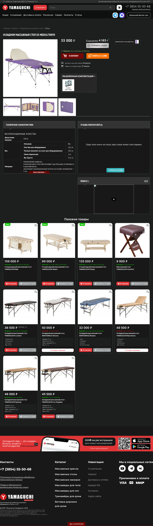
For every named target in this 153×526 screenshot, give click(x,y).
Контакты (68, 15)
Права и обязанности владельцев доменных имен (14, 486)
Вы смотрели (76, 524)
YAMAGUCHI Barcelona (125, 336)
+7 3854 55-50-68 (137, 6)
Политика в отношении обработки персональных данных (17, 478)
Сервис (58, 15)
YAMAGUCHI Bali (11, 269)
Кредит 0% (94, 485)
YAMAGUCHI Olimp (87, 269)
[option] (114, 199)
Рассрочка (48, 15)
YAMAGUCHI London (13, 336)
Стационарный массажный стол (18, 267)
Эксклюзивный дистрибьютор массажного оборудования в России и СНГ (124, 1)
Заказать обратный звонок (141, 9)
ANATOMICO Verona (50, 336)
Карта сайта (94, 496)
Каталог (92, 474)
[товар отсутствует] (119, 7)
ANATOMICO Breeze (87, 336)
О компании (16, 15)
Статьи (78, 15)
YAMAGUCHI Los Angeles (52, 402)
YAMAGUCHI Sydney (13, 402)
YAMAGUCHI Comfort (125, 269)
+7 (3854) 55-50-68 (15, 469)
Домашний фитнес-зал (138, 15)
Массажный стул (123, 267)
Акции (5, 15)
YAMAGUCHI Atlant (49, 269)
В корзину (12, 284)
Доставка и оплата (32, 15)
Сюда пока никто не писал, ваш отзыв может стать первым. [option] (114, 144)
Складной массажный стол (16, 333)
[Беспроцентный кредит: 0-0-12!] (108, 39)
